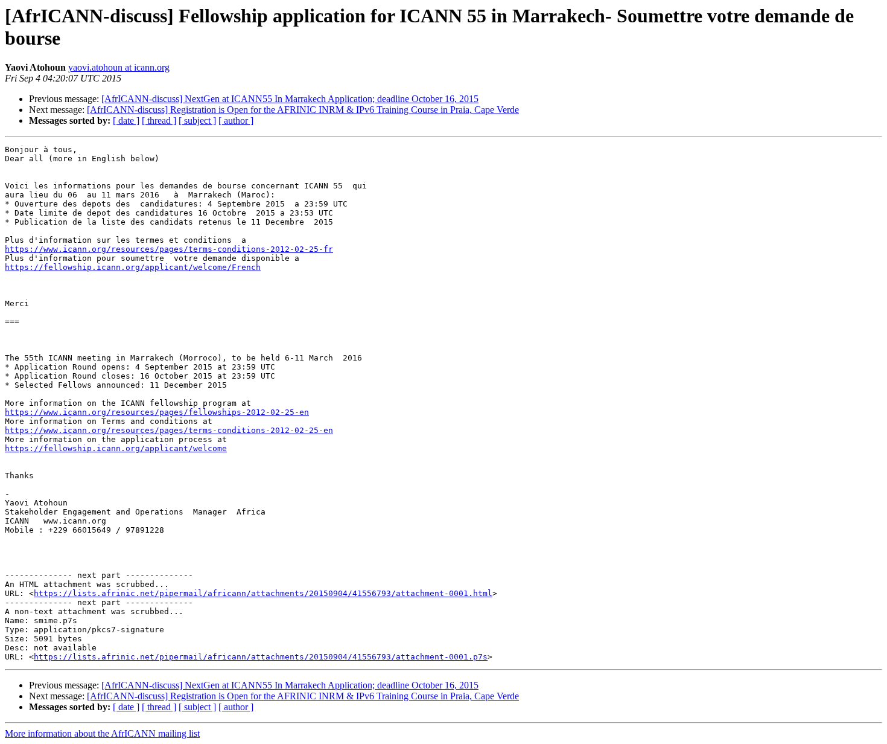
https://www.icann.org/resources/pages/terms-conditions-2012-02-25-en (169, 430)
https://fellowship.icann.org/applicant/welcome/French (133, 267)
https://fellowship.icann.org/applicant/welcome (116, 448)
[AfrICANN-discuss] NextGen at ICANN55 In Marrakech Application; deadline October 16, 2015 (289, 99)
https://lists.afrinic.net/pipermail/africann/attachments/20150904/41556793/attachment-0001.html (263, 593)
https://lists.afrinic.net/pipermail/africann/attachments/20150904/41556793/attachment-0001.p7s (261, 656)
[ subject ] (197, 120)
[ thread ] (159, 120)
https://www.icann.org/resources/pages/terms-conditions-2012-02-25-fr (169, 249)
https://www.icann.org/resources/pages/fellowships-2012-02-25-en (157, 412)
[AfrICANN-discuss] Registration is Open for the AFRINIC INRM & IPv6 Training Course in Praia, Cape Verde (303, 109)
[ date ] (126, 120)
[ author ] (235, 120)
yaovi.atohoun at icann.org (119, 67)
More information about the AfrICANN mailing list (102, 733)
